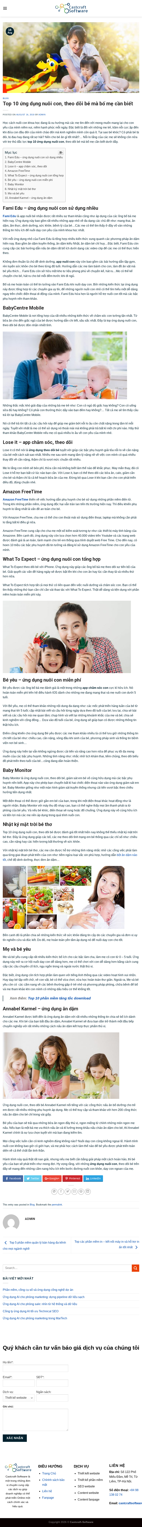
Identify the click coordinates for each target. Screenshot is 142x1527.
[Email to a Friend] (74, 1192)
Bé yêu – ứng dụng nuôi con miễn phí (30, 179)
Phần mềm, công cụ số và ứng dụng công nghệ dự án (38, 1289)
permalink (57, 1204)
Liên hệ (47, 1491)
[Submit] (135, 1268)
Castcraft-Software (81, 1522)
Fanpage (48, 1497)
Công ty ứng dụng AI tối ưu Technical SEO (30, 1311)
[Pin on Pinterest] (81, 1192)
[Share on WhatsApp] (54, 1192)
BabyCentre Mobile (19, 161)
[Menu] (5, 8)
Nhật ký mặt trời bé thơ (22, 188)
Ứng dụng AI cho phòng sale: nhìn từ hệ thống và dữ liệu (40, 1304)
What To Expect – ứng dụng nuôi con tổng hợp (36, 175)
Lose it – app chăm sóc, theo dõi (27, 166)
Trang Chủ (49, 1473)
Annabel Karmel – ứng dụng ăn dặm (31, 197)
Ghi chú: (8, 1406)
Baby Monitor (16, 184)
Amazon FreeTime (19, 170)
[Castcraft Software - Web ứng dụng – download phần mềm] (71, 8)
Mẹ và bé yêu (16, 193)
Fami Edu (9, 216)
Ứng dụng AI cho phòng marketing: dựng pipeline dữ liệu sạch (43, 1297)
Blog (6, 98)
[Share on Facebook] (61, 1192)
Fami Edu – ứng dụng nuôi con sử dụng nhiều (35, 157)
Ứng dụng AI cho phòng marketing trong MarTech (35, 1318)
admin (41, 114)
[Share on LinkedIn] (88, 1192)
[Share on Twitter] (68, 1192)
